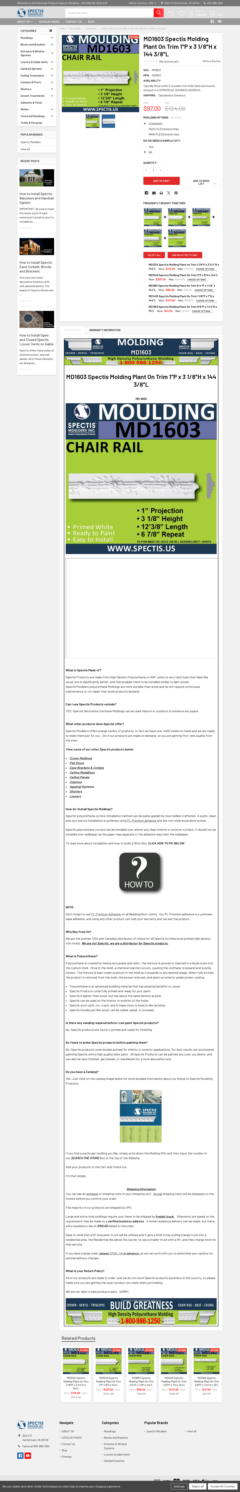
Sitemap (67, 1456)
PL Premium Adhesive (106, 914)
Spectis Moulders (31, 142)
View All (25, 149)
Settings (179, 1486)
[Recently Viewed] (172, 13)
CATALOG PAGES (49, 21)
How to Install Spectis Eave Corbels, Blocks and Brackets (36, 266)
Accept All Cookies (223, 1486)
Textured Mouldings (33, 116)
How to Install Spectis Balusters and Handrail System (37, 198)
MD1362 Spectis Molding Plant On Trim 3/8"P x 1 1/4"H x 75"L (206, 1381)
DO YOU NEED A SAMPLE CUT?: (162, 140)
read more (26, 227)
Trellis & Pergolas (31, 122)
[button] (201, 182)
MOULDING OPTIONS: (162, 117)
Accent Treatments (33, 95)
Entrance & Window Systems (32, 53)
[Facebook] (212, 21)
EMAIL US (111, 1253)
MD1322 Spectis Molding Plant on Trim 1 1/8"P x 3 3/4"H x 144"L (75, 1383)
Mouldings (27, 37)
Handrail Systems (31, 68)
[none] (100, 73)
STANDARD (155, 123)
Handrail (75, 787)
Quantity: (150, 162)
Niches (25, 109)
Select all (154, 255)
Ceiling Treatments (32, 75)
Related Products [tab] (78, 1338)
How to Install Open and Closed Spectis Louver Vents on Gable (37, 339)
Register (201, 14)
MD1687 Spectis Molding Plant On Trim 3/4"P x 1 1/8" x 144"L (141, 1381)
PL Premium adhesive (141, 820)
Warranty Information (105, 330)
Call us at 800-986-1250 (36, 1446)
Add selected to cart (185, 255)
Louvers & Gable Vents (34, 62)
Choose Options (205, 269)
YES (151, 147)
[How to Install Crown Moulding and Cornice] (141, 873)
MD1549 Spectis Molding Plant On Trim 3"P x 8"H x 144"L (183, 275)
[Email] (154, 193)
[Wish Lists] (182, 13)
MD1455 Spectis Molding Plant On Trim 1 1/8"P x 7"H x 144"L (173, 1381)
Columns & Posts (31, 82)
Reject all (198, 1486)
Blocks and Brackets (33, 44)
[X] (169, 193)
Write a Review (211, 61)
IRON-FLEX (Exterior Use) (164, 134)
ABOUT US (23, 21)
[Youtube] (219, 21)
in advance (131, 1253)
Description (72, 330)
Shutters (26, 89)
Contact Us (74, 21)
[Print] (161, 193)
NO (150, 152)
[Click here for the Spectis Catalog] (141, 1116)
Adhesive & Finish (31, 102)
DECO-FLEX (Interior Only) (164, 129)
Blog (91, 21)
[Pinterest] (176, 193)
